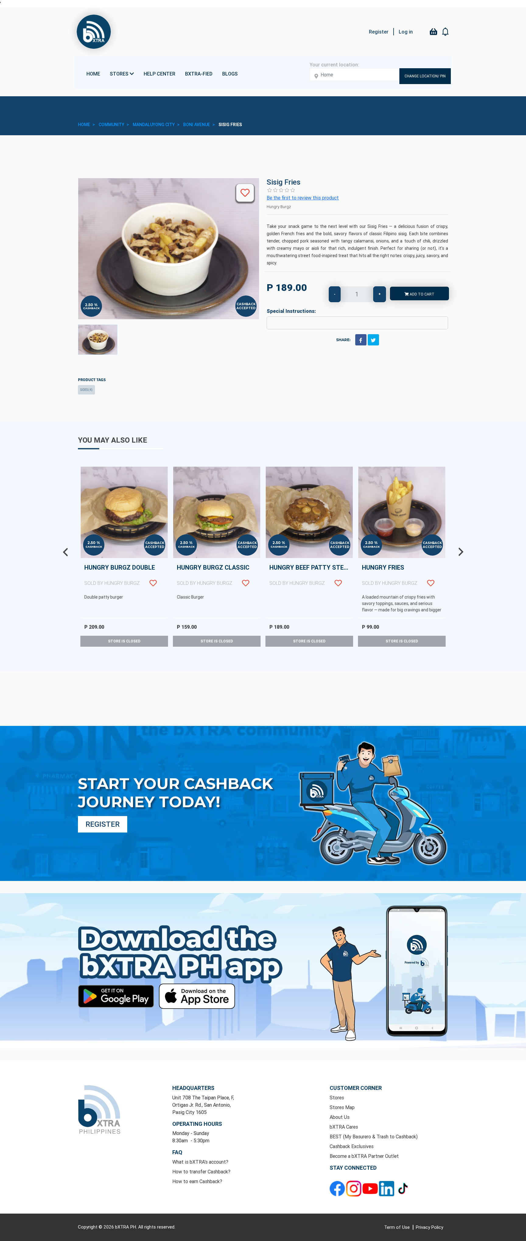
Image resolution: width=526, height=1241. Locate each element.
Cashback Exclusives (351, 1146)
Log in (406, 32)
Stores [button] (120, 74)
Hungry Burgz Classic (213, 575)
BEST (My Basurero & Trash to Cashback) (374, 1136)
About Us (339, 1117)
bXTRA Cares (344, 1127)
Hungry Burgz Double (119, 575)
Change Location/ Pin (425, 76)
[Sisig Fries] (97, 339)
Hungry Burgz (279, 206)
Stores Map (342, 1107)
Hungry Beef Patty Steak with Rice (311, 575)
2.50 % (91, 305)
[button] (445, 31)
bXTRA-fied (198, 74)
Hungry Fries (389, 575)
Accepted (246, 308)
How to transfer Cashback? (201, 1172)
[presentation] (65, 552)
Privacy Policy (429, 1227)
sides (86, 390)
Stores (337, 1097)
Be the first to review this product (303, 198)
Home (93, 74)
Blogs (230, 74)
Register (378, 32)
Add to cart (421, 294)
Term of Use (397, 1227)
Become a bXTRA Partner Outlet (364, 1156)
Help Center (159, 74)
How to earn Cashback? (197, 1181)
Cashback (91, 308)
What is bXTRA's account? (200, 1162)
